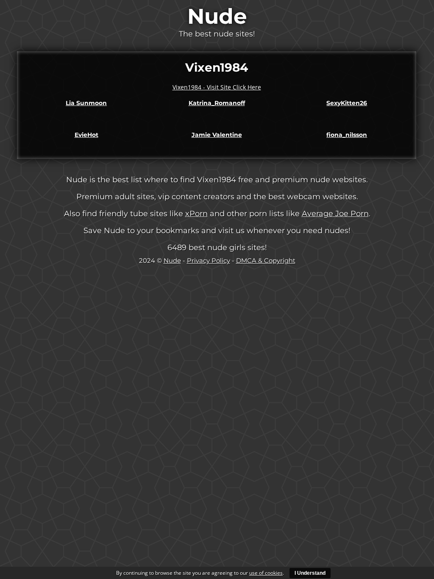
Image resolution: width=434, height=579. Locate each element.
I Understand (310, 573)
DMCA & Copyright (265, 260)
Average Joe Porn (335, 213)
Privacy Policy (208, 260)
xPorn (196, 213)
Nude (217, 16)
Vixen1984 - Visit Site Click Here (216, 87)
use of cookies (266, 572)
